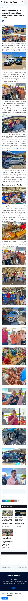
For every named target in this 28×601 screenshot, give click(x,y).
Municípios (11, 495)
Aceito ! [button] (4, 598)
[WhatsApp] (9, 501)
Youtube (13, 588)
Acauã (10, 7)
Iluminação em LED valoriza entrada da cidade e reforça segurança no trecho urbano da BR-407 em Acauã (19, 521)
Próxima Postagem (22, 567)
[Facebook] (3, 501)
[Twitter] (6, 501)
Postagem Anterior (5, 567)
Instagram (14, 585)
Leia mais (9, 595)
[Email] (15, 501)
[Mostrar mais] (18, 501)
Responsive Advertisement (14, 491)
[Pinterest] (12, 501)
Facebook (14, 587)
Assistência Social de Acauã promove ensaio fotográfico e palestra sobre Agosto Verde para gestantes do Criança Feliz (7, 521)
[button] (1, 2)
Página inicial (5, 7)
